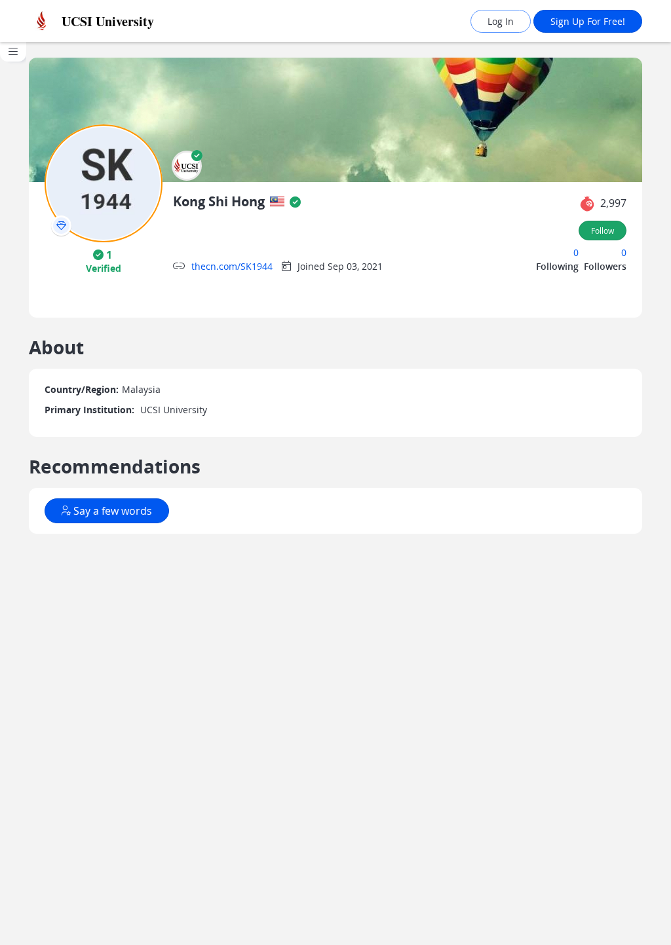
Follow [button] (602, 230)
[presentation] (61, 225)
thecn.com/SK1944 (232, 266)
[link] (117, 21)
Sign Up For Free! (587, 21)
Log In (501, 21)
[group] (13, 493)
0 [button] (576, 252)
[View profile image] (104, 182)
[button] (187, 166)
